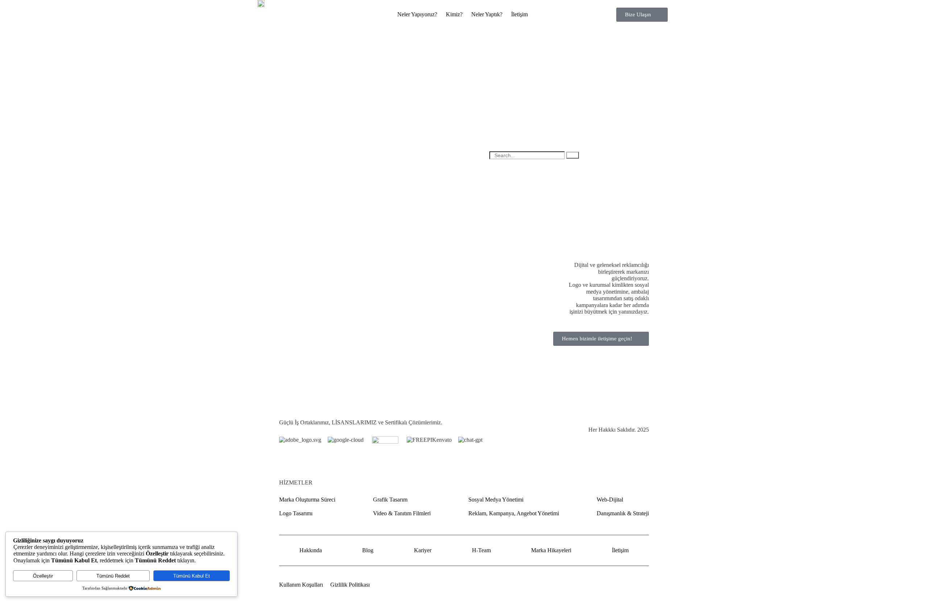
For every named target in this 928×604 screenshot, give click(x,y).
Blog (367, 550)
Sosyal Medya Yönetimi (495, 499)
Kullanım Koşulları (301, 585)
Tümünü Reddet (113, 576)
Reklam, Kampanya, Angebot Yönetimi (513, 513)
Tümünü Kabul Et (191, 576)
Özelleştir (43, 576)
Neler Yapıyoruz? (417, 14)
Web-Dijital (610, 499)
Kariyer (422, 550)
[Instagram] (645, 584)
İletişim (519, 14)
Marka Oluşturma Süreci (307, 499)
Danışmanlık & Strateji (623, 513)
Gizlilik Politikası (350, 585)
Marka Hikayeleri (551, 550)
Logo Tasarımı (295, 513)
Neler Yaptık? (486, 14)
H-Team (481, 550)
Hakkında (310, 550)
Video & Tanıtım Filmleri (402, 513)
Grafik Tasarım (390, 499)
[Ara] (572, 155)
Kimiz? (454, 14)
